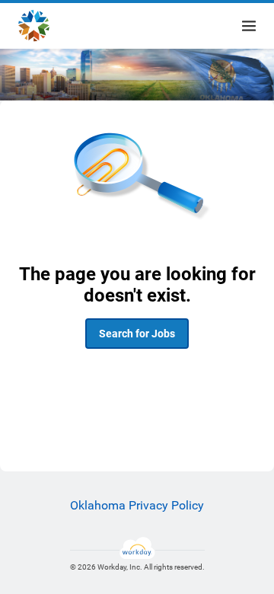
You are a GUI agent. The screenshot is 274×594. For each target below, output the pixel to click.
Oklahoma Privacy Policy (137, 505)
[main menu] (249, 26)
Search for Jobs (137, 333)
